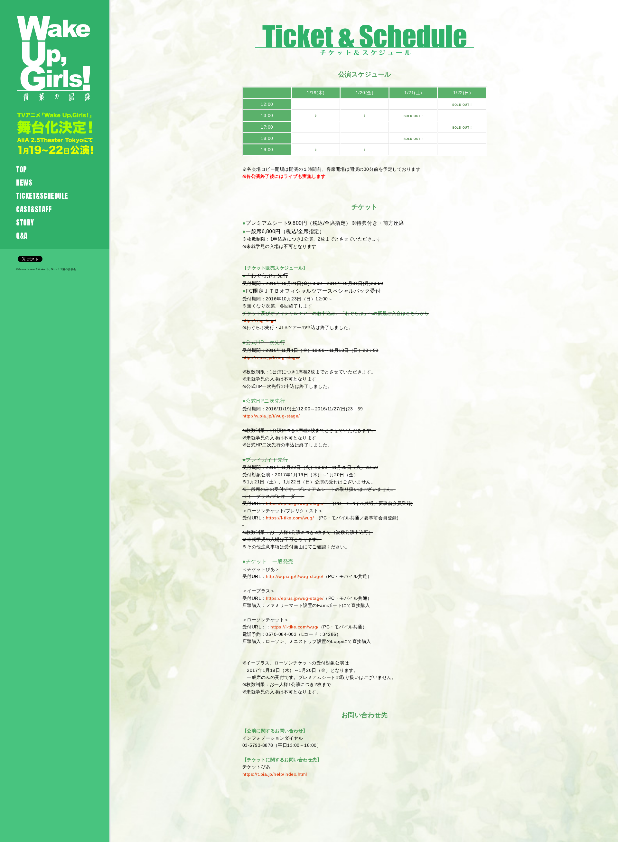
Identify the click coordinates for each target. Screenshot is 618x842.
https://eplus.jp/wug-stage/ (295, 503)
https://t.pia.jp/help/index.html (274, 774)
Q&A (22, 235)
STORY (25, 222)
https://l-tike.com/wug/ (290, 517)
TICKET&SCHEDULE (42, 195)
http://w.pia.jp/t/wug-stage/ (271, 357)
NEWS (24, 182)
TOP (21, 169)
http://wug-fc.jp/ (259, 320)
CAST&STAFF (34, 209)
